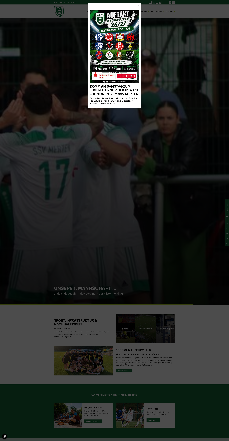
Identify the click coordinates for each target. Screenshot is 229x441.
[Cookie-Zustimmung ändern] (4, 436)
